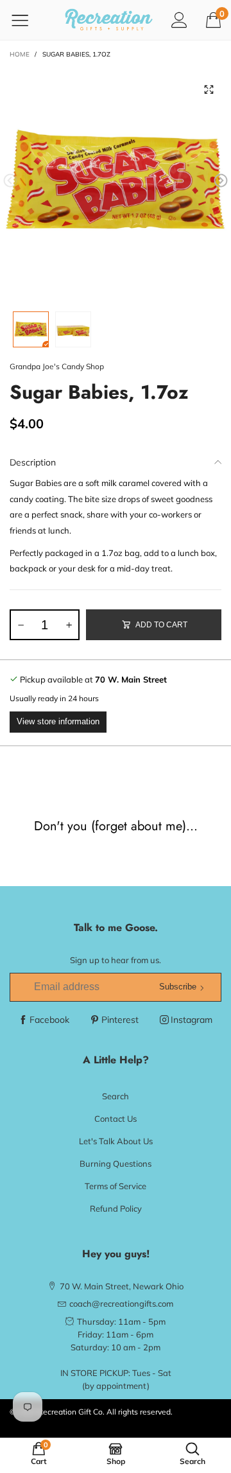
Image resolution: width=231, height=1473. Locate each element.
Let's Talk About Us (116, 1141)
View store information (58, 721)
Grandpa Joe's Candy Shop (57, 366)
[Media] (208, 90)
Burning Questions (115, 1163)
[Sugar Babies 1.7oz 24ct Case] (115, 183)
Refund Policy (116, 1208)
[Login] (179, 20)
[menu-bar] (28, 20)
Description (33, 462)
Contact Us (115, 1118)
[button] (10, 180)
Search (115, 1096)
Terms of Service (115, 1186)
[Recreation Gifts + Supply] (109, 19)
